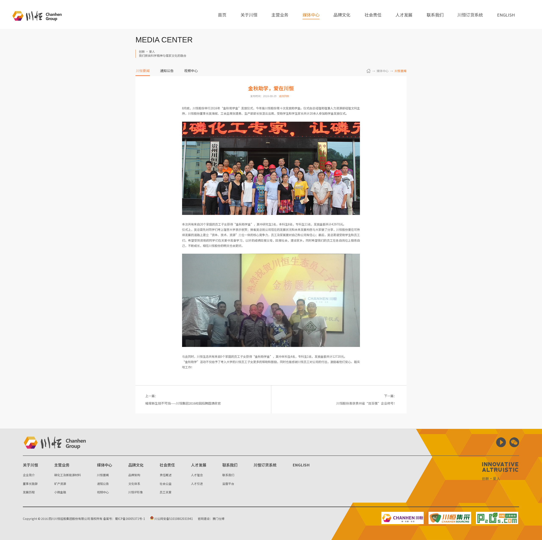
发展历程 (29, 492)
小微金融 (60, 492)
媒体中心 (311, 15)
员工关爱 (165, 492)
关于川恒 (249, 15)
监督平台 (228, 484)
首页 (222, 15)
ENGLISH (506, 15)
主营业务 (279, 15)
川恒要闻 (142, 71)
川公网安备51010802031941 (173, 518)
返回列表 (284, 96)
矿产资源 (60, 484)
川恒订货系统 (470, 15)
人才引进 (197, 484)
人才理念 (197, 475)
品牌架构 (134, 475)
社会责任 (373, 15)
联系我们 (435, 15)
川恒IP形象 (135, 492)
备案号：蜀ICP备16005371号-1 (124, 518)
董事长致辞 (30, 484)
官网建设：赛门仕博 (211, 518)
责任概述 (165, 475)
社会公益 (165, 484)
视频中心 (191, 71)
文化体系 (134, 484)
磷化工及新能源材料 (67, 475)
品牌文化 (341, 15)
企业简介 (29, 475)
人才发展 (403, 15)
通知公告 (167, 71)
